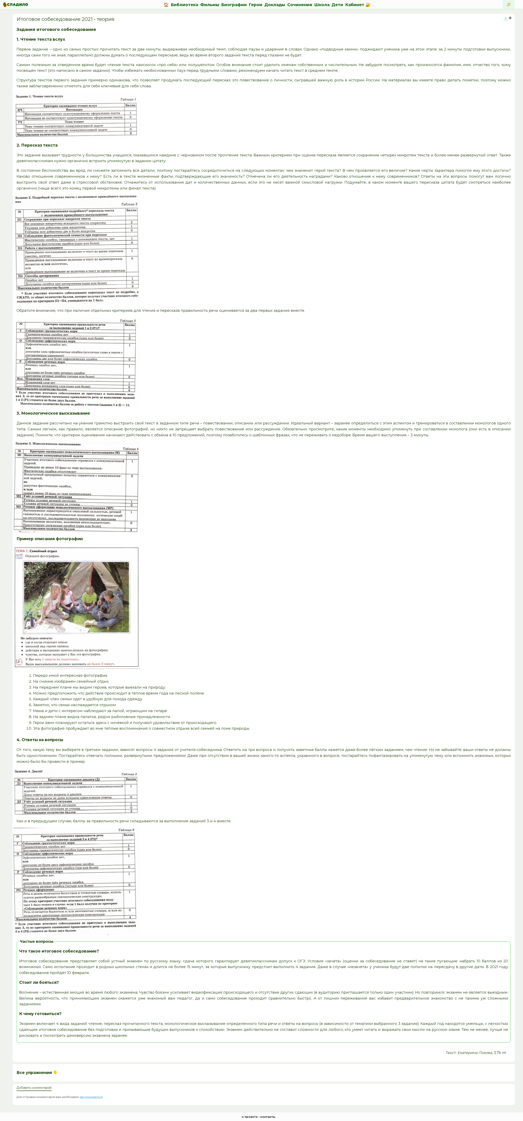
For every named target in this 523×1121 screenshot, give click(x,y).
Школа (322, 4)
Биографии (234, 4)
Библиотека (184, 4)
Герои (255, 4)
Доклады (274, 4)
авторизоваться (91, 1097)
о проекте (250, 1116)
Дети (337, 4)
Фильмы (209, 4)
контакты (267, 1116)
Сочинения (299, 4)
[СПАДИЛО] (15, 4)
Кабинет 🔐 (358, 4)
